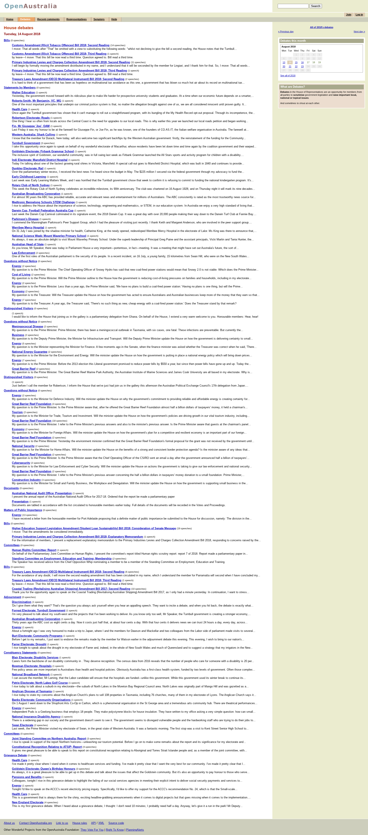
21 (290, 66)
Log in (359, 14)
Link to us (62, 823)
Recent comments (48, 19)
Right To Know (115, 829)
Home (9, 19)
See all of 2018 (287, 75)
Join (348, 14)
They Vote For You (92, 829)
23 (302, 66)
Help (114, 19)
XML (101, 823)
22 (296, 66)
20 (284, 66)
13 (284, 62)
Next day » (359, 31)
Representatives (76, 19)
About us (9, 823)
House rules (79, 823)
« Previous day (286, 31)
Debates (25, 19)
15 (296, 62)
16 (302, 62)
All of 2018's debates (321, 27)
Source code (116, 823)
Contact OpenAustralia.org (35, 823)
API (93, 823)
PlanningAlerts (135, 829)
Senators (99, 19)
